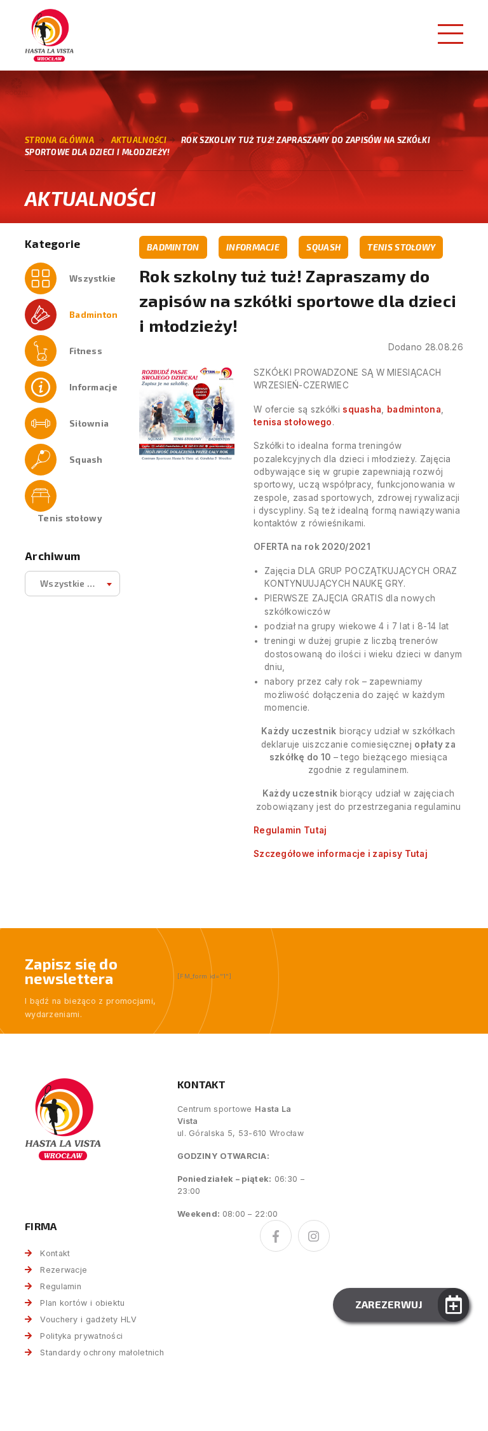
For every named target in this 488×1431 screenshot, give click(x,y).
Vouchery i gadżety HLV (88, 1319)
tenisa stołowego (293, 422)
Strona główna (59, 140)
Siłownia (89, 423)
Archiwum (52, 556)
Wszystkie (92, 278)
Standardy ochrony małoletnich (102, 1352)
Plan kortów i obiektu (82, 1303)
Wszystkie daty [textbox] (73, 583)
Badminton (93, 314)
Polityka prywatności (81, 1336)
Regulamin (60, 1286)
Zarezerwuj (389, 1304)
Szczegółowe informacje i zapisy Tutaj (341, 854)
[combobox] (72, 583)
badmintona (414, 409)
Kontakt (55, 1253)
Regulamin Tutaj (290, 830)
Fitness (85, 350)
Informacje (93, 386)
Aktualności (138, 140)
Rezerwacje (63, 1270)
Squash (86, 459)
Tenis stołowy (69, 517)
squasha (361, 409)
